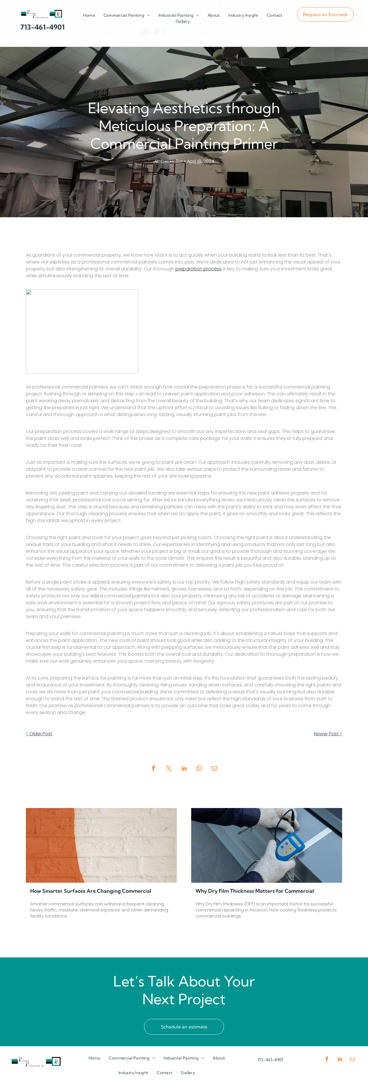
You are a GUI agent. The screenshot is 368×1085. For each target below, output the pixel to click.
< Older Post (39, 733)
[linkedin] (340, 1059)
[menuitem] (89, 15)
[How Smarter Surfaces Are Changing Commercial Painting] (101, 845)
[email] (352, 1059)
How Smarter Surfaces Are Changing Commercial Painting (90, 891)
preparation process (198, 269)
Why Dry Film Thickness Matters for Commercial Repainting (254, 891)
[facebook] (327, 1059)
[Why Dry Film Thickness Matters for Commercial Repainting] (266, 845)
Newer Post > (328, 733)
